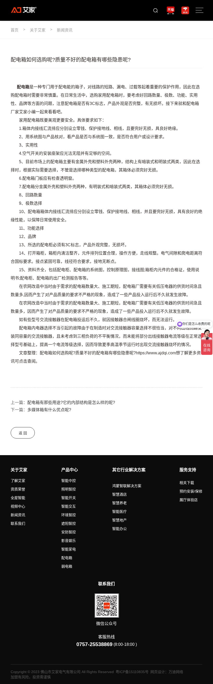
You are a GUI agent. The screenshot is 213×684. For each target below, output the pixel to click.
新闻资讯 (64, 30)
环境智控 (68, 515)
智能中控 (68, 481)
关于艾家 (37, 30)
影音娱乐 (68, 541)
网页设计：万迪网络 (166, 672)
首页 (14, 30)
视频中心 (18, 506)
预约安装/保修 (190, 491)
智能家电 (68, 549)
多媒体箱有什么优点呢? (49, 410)
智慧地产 (119, 520)
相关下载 (186, 483)
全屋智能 (18, 498)
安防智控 (68, 532)
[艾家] (24, 10)
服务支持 (187, 470)
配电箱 (66, 558)
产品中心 (69, 470)
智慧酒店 (119, 494)
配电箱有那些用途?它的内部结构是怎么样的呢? (71, 402)
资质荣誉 (18, 489)
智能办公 (119, 529)
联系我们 (18, 523)
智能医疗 (119, 511)
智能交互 (68, 506)
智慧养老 (119, 503)
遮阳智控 (68, 523)
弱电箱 (66, 566)
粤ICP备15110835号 (132, 672)
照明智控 (68, 489)
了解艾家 (18, 481)
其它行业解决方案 (128, 470)
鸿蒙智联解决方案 (126, 486)
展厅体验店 (188, 500)
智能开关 (68, 498)
